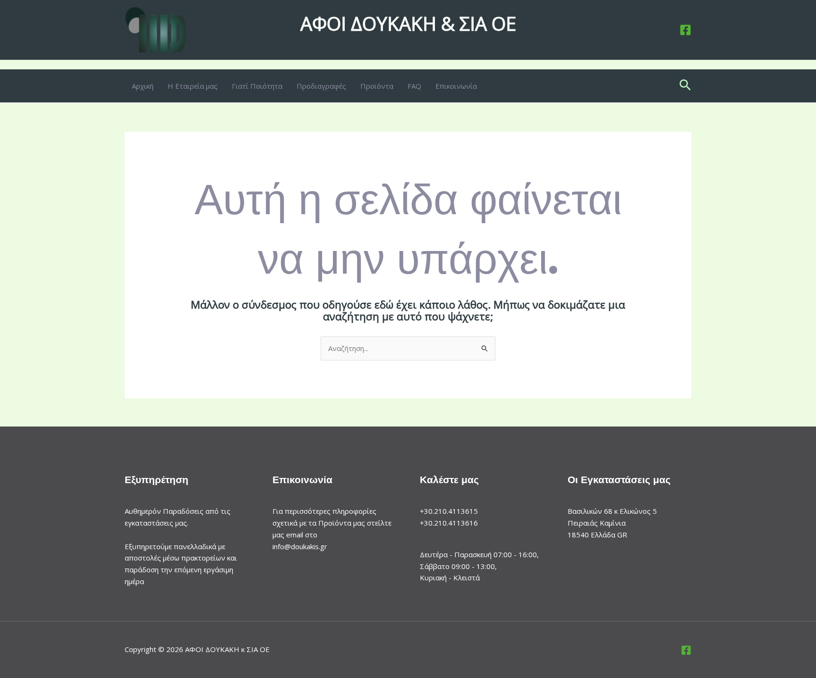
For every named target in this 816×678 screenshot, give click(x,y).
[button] (685, 86)
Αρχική (142, 86)
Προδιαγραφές (321, 86)
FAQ (414, 86)
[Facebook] (685, 30)
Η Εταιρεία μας (193, 86)
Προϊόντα (376, 86)
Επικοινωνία (456, 86)
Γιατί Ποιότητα (257, 86)
